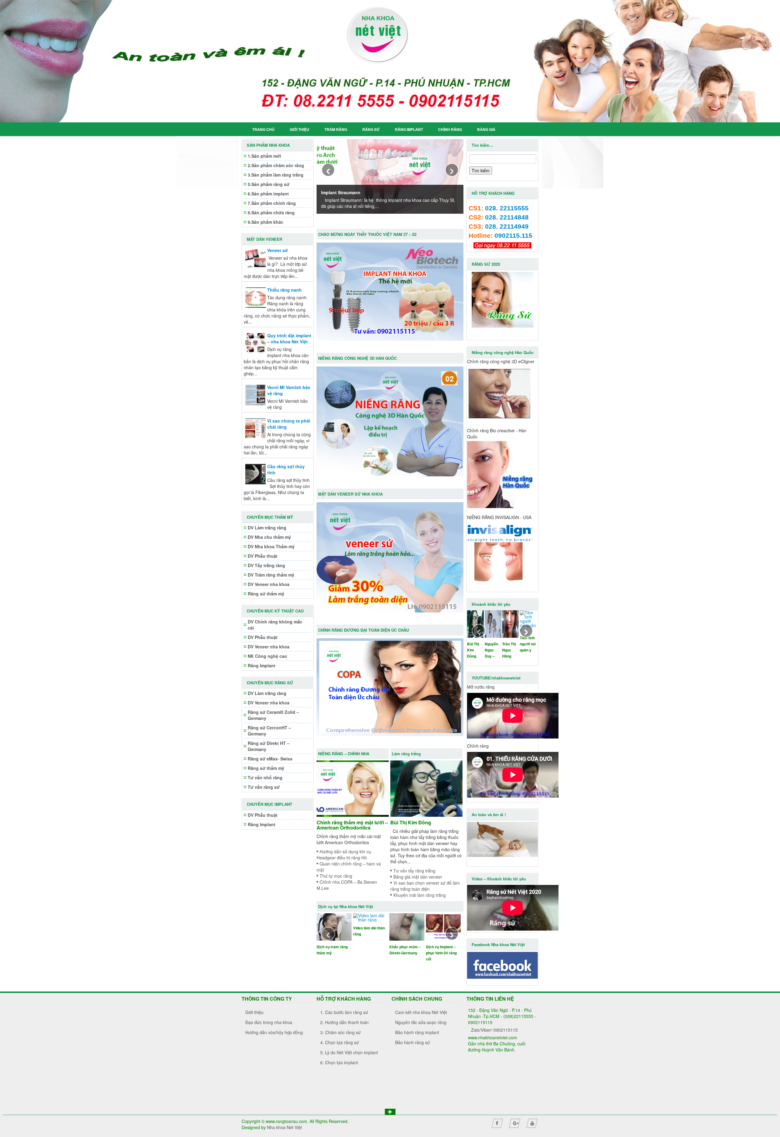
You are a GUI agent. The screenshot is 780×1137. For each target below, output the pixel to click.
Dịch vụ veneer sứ (333, 946)
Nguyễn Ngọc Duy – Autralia (491, 650)
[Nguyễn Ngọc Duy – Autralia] (493, 623)
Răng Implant (409, 129)
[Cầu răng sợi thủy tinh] (255, 473)
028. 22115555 (507, 208)
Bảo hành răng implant (417, 1032)
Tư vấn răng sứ (264, 787)
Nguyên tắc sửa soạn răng (420, 1022)
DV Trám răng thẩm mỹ (271, 575)
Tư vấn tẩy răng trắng (414, 871)
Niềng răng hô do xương (404, 950)
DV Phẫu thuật (263, 556)
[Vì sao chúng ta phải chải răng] (255, 428)
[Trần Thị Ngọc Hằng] (510, 623)
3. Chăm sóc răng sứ (340, 1032)
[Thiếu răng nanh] (255, 297)
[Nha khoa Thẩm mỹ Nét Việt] (390, 61)
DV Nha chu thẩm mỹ (269, 537)
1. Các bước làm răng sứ (344, 1012)
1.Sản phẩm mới (264, 156)
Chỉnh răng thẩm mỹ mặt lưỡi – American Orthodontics (352, 825)
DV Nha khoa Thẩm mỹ (271, 546)
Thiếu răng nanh (284, 290)
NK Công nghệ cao (267, 656)
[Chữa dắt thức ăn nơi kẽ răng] (370, 926)
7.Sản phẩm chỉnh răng (272, 203)
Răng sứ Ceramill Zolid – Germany (273, 715)
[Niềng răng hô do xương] (406, 926)
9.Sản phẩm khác (265, 222)
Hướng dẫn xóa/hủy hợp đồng (274, 1032)
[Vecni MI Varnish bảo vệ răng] (255, 394)
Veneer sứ (277, 250)
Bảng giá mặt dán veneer (417, 877)
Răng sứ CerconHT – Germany (269, 731)
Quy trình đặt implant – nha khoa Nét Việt (289, 338)
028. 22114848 (507, 217)
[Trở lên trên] (390, 1112)
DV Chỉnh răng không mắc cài (275, 625)
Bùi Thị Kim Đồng (410, 822)
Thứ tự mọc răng (336, 876)
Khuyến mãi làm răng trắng (419, 895)
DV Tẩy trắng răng (266, 565)
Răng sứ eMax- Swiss (270, 759)
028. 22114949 (507, 226)
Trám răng (335, 129)
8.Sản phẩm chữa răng (271, 212)
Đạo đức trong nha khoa (268, 1022)
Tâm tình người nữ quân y (528, 644)
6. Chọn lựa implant (339, 1062)
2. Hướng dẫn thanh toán (344, 1022)
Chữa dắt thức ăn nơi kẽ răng (368, 950)
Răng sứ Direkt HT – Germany (268, 746)
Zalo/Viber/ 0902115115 (494, 1030)
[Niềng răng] (443, 926)
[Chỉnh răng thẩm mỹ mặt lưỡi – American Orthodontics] (353, 788)
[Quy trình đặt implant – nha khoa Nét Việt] (255, 342)
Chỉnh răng (450, 129)
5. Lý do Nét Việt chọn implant (349, 1052)
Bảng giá (486, 129)
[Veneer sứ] (255, 257)
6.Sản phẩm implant (268, 194)
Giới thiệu (299, 129)
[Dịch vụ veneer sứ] (334, 926)
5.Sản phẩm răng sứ (268, 184)
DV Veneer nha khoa (268, 584)
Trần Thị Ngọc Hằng (509, 650)
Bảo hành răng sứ (412, 1042)
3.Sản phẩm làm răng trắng (275, 175)
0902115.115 (513, 235)
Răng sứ (371, 129)
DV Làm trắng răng (267, 528)
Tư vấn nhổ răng (265, 777)
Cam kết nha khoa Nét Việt (421, 1012)
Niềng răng (435, 946)
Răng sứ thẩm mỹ (266, 594)
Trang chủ (263, 129)
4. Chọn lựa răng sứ (339, 1042)
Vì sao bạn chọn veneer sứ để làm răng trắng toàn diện (425, 886)
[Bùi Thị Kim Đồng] (426, 788)
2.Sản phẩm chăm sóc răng (276, 165)
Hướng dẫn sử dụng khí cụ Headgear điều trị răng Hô (344, 854)
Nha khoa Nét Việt (284, 1127)
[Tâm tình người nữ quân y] (528, 620)
